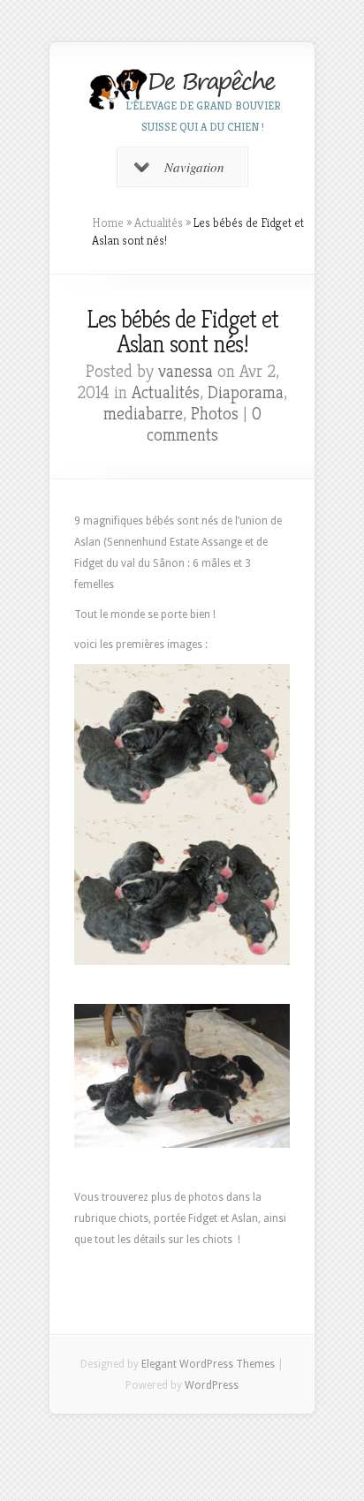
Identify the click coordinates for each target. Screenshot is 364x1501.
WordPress (212, 1385)
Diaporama (246, 392)
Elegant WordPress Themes (208, 1364)
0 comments (204, 424)
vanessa (185, 371)
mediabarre (143, 414)
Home (108, 222)
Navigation (194, 167)
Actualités (158, 222)
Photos (215, 414)
